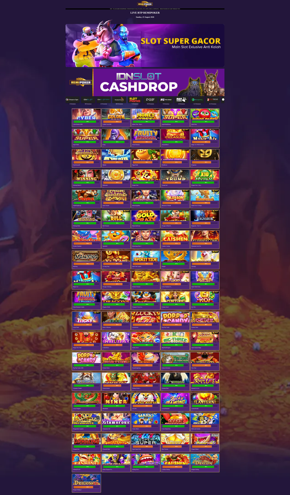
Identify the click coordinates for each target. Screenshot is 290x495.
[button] (223, 99)
